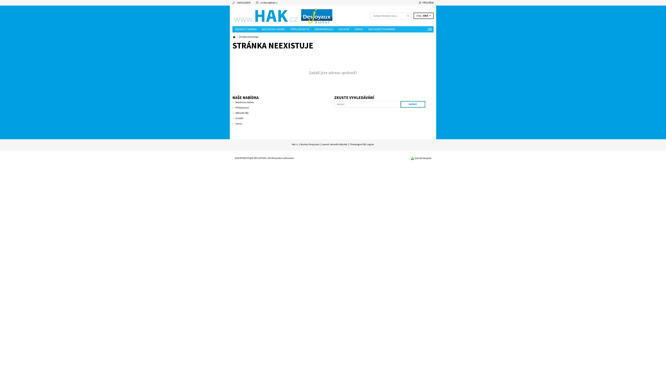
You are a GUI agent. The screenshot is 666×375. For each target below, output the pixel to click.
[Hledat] (408, 16)
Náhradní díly (324, 29)
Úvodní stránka (246, 29)
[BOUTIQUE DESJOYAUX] (282, 16)
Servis (359, 29)
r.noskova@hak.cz (269, 2)
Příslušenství (299, 29)
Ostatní (344, 29)
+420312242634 (243, 2)
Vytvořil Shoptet (423, 158)
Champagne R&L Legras (362, 144)
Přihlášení (428, 2)
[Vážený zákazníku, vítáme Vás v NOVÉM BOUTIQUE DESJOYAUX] (234, 37)
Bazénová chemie (273, 29)
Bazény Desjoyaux (310, 144)
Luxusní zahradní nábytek (334, 144)
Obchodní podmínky (381, 29)
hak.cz (295, 144)
